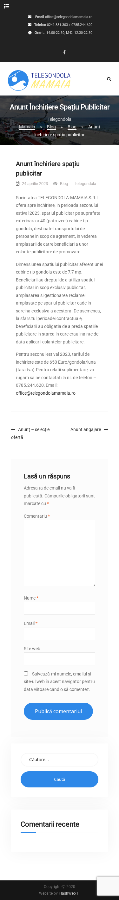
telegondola (85, 183)
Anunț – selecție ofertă (30, 433)
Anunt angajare (85, 429)
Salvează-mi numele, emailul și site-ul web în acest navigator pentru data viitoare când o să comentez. (59, 681)
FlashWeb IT (69, 893)
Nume (31, 598)
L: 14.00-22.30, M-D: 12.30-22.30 (67, 33)
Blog (64, 183)
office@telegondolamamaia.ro (68, 17)
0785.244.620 (81, 25)
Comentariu (37, 516)
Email (30, 623)
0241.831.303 (57, 25)
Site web (32, 648)
